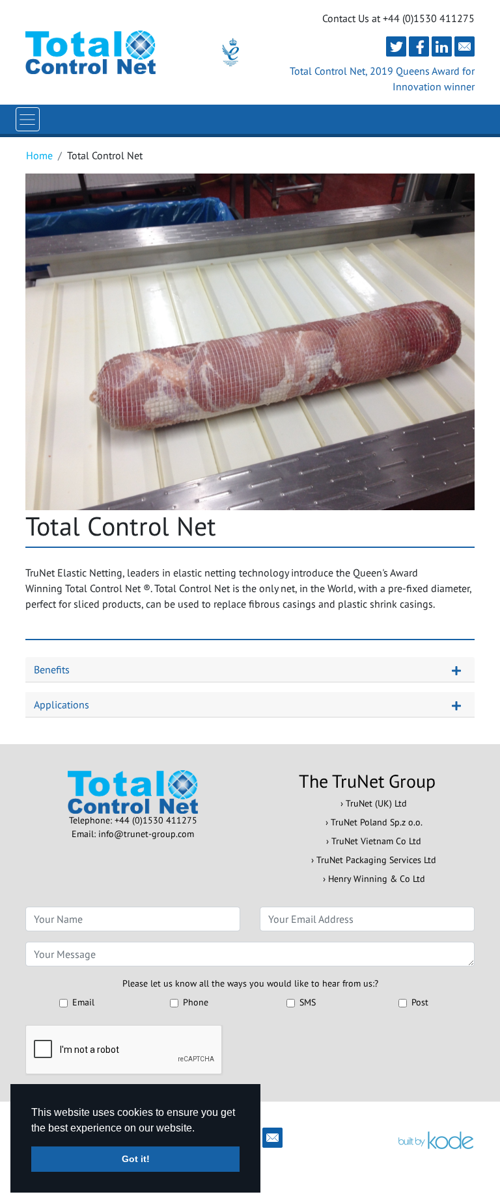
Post (419, 1002)
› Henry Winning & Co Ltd (374, 879)
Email (83, 1002)
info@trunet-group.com (146, 834)
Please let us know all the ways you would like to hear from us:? (250, 983)
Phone (195, 1002)
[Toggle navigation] (28, 119)
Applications (61, 704)
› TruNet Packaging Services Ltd (373, 860)
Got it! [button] (136, 1159)
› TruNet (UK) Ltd (373, 803)
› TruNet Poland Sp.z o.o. (374, 822)
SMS (307, 1002)
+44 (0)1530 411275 (156, 820)
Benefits (52, 669)
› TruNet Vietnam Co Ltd (373, 841)
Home (39, 155)
